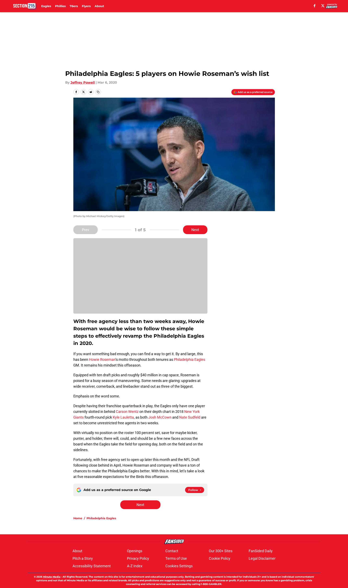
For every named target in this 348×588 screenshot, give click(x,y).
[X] (322, 5)
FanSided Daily (261, 551)
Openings (134, 551)
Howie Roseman (102, 359)
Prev (85, 230)
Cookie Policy (219, 558)
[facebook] (314, 5)
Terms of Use (176, 558)
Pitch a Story (83, 558)
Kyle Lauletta (123, 417)
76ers (74, 6)
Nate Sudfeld (189, 417)
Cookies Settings (179, 566)
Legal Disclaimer (262, 558)
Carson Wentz (127, 411)
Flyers (86, 6)
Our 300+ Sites (220, 551)
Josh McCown (159, 417)
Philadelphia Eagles (189, 359)
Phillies (60, 6)
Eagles (46, 6)
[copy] (98, 92)
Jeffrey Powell (82, 82)
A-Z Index (134, 566)
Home (77, 518)
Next (195, 230)
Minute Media (51, 576)
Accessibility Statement (92, 566)
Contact (171, 551)
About (99, 6)
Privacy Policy (138, 558)
